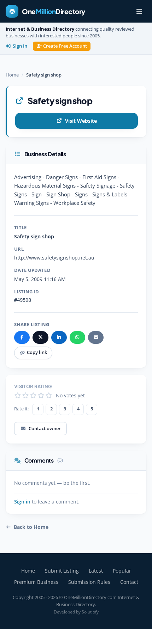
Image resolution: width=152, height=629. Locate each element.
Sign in (22, 502)
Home (12, 75)
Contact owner (45, 428)
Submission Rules (89, 582)
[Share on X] (40, 337)
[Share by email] (96, 337)
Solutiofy (90, 612)
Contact (129, 582)
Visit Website (81, 120)
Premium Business (36, 582)
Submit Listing (62, 570)
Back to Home (31, 527)
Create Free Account (65, 46)
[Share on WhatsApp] (77, 337)
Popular (122, 570)
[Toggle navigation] (139, 11)
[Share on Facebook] (22, 337)
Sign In (20, 46)
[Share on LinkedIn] (59, 337)
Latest (96, 570)
